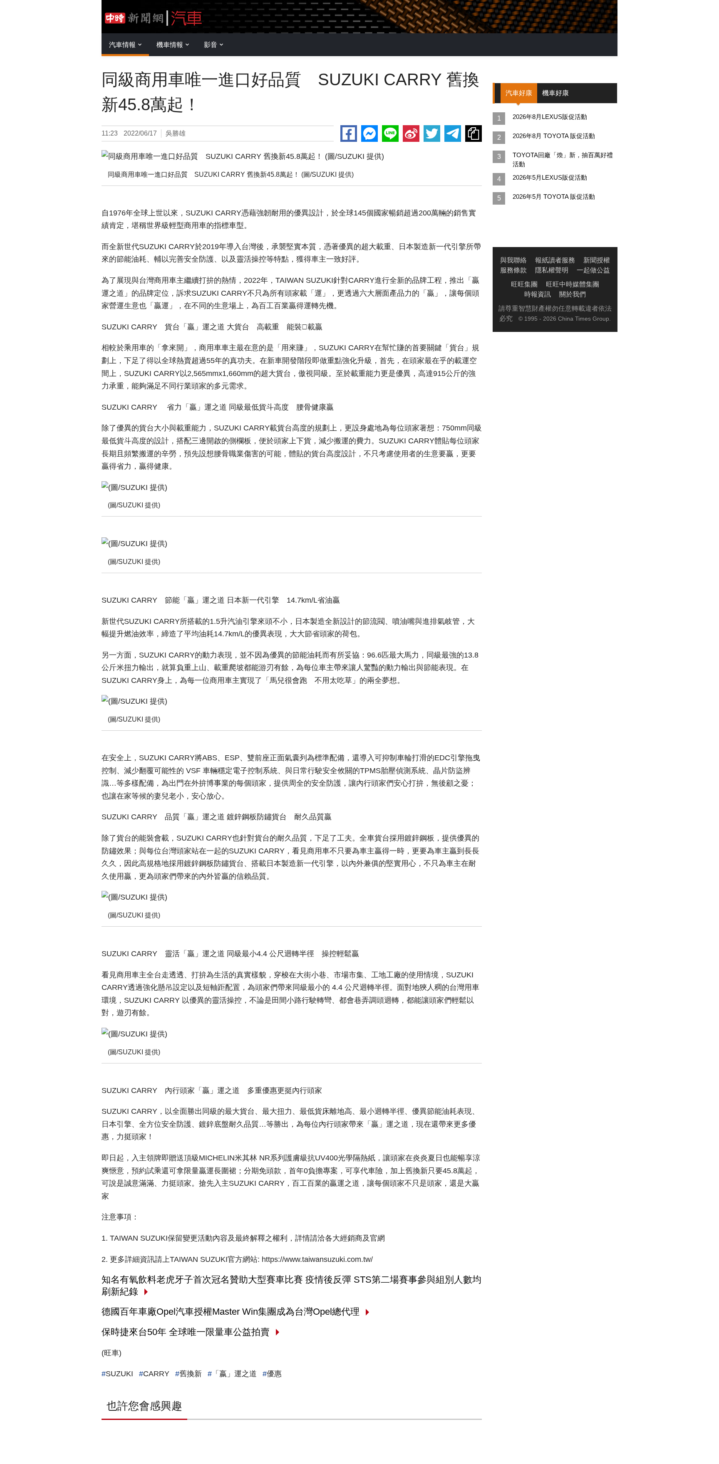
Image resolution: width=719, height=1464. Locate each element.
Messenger (369, 133)
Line (390, 133)
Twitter (432, 133)
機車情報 (169, 44)
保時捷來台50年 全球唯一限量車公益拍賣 (186, 1332)
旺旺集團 (524, 284)
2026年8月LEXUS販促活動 (550, 116)
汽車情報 (122, 44)
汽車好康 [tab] (519, 92)
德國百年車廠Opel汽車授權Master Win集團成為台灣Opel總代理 (231, 1311)
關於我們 (572, 294)
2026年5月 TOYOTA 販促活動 (554, 196)
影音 (210, 44)
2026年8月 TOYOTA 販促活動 (554, 135)
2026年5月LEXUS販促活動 (550, 177)
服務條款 (513, 270)
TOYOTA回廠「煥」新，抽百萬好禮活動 (563, 159)
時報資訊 (537, 294)
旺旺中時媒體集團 (572, 284)
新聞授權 (596, 260)
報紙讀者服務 (555, 260)
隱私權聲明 (551, 270)
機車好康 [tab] (555, 92)
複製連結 (473, 133)
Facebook (348, 133)
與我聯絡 (513, 260)
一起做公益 (593, 270)
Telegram (452, 133)
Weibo (411, 133)
